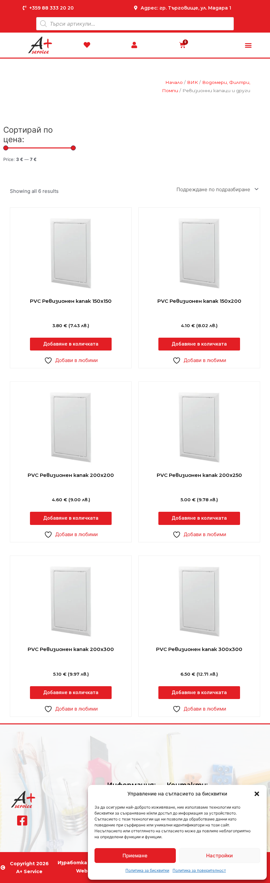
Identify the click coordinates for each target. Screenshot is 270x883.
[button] (257, 794)
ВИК (192, 82)
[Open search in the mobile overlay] (135, 23)
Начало (174, 82)
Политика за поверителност (199, 870)
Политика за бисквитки (147, 870)
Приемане (135, 855)
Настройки (219, 855)
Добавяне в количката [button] (70, 344)
